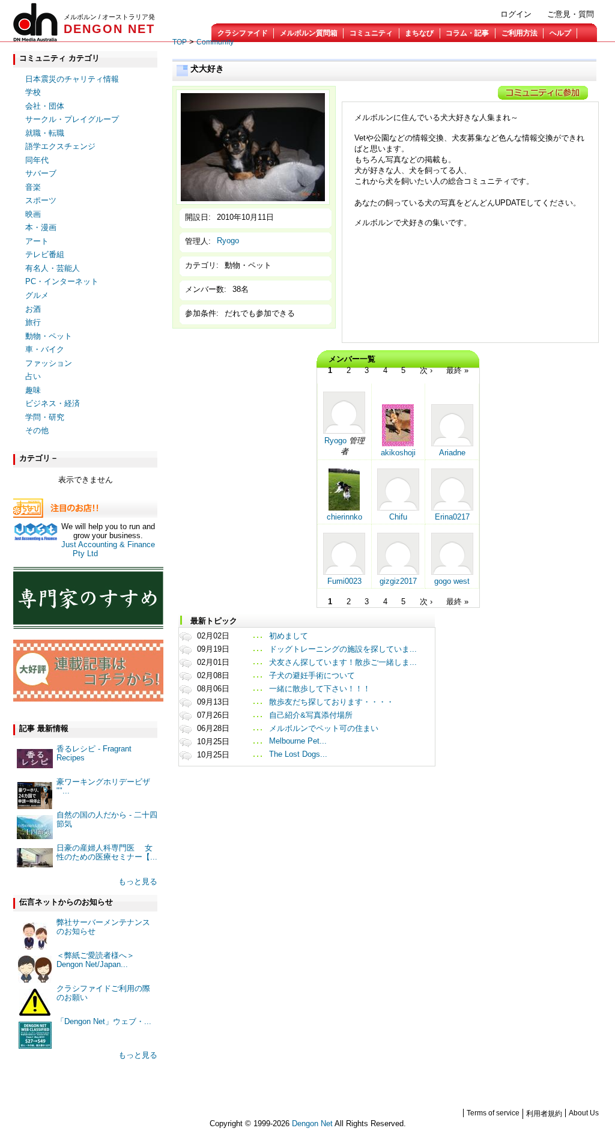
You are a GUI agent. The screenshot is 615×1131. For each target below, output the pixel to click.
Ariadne (452, 452)
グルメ (37, 295)
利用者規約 (544, 1113)
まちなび (419, 33)
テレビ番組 (44, 254)
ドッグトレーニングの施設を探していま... (343, 648)
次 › (426, 370)
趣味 (33, 390)
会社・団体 (44, 106)
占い (33, 376)
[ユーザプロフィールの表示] (344, 430)
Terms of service (493, 1113)
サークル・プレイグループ (72, 119)
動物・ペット (48, 336)
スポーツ (40, 200)
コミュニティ (371, 33)
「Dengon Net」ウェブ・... (103, 1021)
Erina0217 (452, 516)
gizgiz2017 (398, 581)
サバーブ (40, 173)
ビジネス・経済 (52, 403)
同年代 (37, 160)
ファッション (48, 363)
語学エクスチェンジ (60, 146)
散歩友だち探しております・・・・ (331, 701)
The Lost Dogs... (298, 754)
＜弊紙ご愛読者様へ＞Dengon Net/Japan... (95, 960)
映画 (33, 214)
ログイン (516, 14)
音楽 (33, 187)
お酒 (33, 309)
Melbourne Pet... (298, 740)
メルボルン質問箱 (309, 33)
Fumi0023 (344, 581)
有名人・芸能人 (52, 268)
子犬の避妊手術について (312, 675)
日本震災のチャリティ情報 (72, 78)
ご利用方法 (519, 33)
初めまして (288, 635)
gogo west (452, 581)
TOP (179, 42)
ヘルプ (560, 33)
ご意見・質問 (570, 14)
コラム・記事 (467, 33)
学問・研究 (44, 417)
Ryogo (228, 240)
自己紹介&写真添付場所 (311, 715)
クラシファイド (242, 33)
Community (215, 42)
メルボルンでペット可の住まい (323, 728)
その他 (37, 430)
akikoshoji (398, 452)
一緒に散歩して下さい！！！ (320, 688)
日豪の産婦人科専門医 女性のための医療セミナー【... (106, 852)
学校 (33, 92)
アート (37, 241)
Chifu (398, 516)
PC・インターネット (61, 281)
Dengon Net (312, 1123)
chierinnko (344, 516)
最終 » (457, 370)
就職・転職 (44, 133)
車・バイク (44, 349)
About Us (584, 1113)
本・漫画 (40, 227)
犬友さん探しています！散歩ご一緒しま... (343, 662)
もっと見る (137, 881)
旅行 (33, 322)
